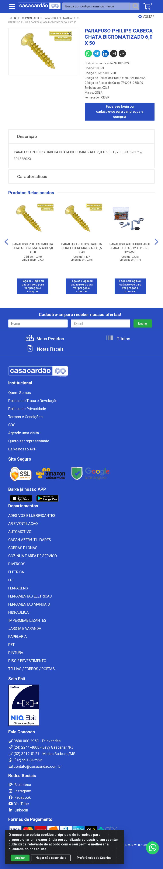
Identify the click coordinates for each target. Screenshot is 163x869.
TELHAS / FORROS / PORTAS (31, 669)
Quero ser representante (28, 441)
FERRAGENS (18, 588)
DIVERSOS (16, 564)
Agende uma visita (23, 433)
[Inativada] (81, 705)
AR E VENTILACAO (23, 524)
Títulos (123, 338)
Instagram (22, 791)
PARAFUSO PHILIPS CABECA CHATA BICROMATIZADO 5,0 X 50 (33, 248)
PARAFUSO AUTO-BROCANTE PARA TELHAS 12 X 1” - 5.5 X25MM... (130, 248)
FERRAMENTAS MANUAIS (29, 604)
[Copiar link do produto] (122, 53)
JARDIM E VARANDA (24, 628)
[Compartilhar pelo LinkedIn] (105, 53)
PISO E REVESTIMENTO (27, 661)
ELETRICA (16, 572)
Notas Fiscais (50, 349)
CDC (11, 425)
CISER (98, 92)
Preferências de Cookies (94, 857)
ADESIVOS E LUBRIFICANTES (31, 515)
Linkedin (21, 810)
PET (11, 645)
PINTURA (15, 653)
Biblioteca (22, 785)
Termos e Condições (25, 417)
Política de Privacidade (27, 409)
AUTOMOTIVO (19, 532)
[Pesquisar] (136, 6)
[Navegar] (6, 241)
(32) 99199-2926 (28, 760)
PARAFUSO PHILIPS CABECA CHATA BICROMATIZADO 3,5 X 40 (81, 248)
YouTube (21, 804)
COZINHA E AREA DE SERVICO (32, 556)
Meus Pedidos (49, 338)
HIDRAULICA (18, 612)
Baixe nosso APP (22, 449)
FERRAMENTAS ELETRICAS (30, 596)
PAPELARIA (17, 636)
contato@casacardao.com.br (38, 766)
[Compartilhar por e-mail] (113, 53)
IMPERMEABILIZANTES (27, 620)
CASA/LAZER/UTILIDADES (29, 540)
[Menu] (12, 6)
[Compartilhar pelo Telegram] (96, 53)
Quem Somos (19, 393)
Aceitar (20, 857)
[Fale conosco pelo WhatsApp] (152, 847)
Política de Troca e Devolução (32, 401)
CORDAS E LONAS (22, 548)
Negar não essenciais (51, 857)
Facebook (22, 797)
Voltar (148, 17)
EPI (11, 580)
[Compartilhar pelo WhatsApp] (88, 53)
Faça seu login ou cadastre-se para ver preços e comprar (119, 111)
